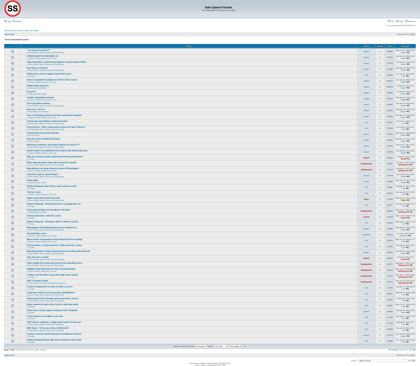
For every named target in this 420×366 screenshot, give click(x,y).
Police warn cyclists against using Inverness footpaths (52, 310)
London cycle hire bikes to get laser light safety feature (52, 275)
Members (412, 21)
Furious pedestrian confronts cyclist (44, 216)
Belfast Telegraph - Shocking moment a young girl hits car (54, 204)
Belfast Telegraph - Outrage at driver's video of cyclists (52, 222)
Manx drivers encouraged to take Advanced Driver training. (54, 239)
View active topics (32, 31)
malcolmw (366, 235)
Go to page (393, 350)
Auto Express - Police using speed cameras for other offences (56, 127)
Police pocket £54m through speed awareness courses (52, 298)
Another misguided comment (40, 97)
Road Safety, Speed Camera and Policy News (46, 52)
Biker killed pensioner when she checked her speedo (51, 162)
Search (401, 21)
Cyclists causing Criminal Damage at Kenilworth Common (54, 334)
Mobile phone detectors (38, 86)
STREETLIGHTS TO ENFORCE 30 (42, 56)
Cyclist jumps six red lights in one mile (45, 316)
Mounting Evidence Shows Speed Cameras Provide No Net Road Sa (58, 251)
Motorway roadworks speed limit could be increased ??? (53, 145)
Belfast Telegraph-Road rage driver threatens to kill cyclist (54, 340)
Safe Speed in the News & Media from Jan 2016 (47, 283)
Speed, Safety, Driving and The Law (42, 58)
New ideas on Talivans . (38, 68)
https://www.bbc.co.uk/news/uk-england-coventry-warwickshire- (56, 62)
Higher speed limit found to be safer (43, 198)
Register (18, 21)
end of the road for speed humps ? (43, 174)
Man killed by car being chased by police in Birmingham (53, 168)
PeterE (366, 158)
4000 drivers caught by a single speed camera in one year (54, 322)
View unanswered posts (13, 31)
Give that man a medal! (38, 257)
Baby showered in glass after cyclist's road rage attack (53, 304)
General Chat (34, 135)
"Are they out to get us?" (38, 50)
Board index (10, 34)
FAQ (392, 21)
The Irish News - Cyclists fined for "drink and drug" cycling (54, 245)
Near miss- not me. (36, 109)
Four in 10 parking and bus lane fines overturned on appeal (54, 115)
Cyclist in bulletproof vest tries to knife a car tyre (50, 287)
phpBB (201, 363)
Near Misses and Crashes (38, 111)
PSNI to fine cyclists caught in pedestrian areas (49, 74)
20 (410, 350)
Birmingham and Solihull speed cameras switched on (51, 227)
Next (414, 350)
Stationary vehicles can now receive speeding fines (51, 292)
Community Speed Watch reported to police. (47, 121)
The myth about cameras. (39, 103)
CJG (366, 75)
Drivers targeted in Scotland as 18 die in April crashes (52, 80)
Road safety (32, 180)
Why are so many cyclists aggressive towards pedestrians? (55, 156)
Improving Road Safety (37, 88)
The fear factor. (34, 192)
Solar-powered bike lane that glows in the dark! (49, 210)
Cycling (31, 76)
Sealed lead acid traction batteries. (43, 133)
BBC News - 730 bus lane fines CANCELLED (48, 328)
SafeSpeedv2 (366, 164)
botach (366, 51)
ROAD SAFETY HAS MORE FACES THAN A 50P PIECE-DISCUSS (57, 151)
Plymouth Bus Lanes (36, 233)
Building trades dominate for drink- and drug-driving (51, 269)
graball (366, 99)
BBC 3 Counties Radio (37, 281)
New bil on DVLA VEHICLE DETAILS (43, 139)
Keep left (31, 91)
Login (8, 21)
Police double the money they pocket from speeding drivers (55, 263)
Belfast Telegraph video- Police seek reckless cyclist (51, 186)
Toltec (366, 199)
